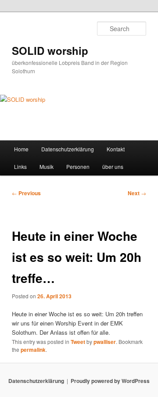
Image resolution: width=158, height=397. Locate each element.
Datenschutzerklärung (67, 149)
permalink (33, 350)
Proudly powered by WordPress (110, 381)
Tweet (78, 342)
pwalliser (104, 342)
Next (137, 193)
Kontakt (116, 149)
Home (21, 149)
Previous (26, 193)
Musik (47, 166)
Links (20, 166)
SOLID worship (50, 50)
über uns (112, 166)
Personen (78, 166)
